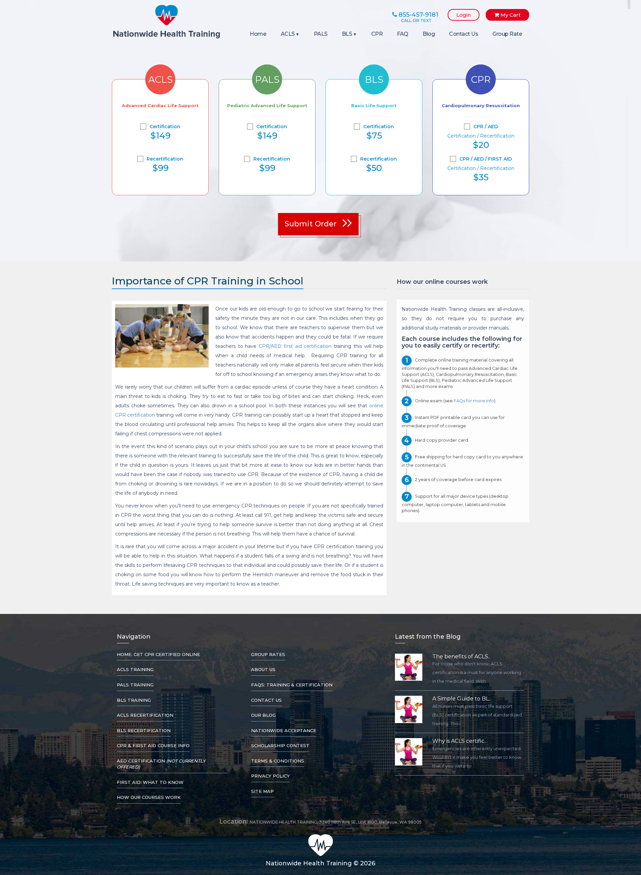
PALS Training (135, 684)
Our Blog (263, 715)
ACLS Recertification (145, 715)
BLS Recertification (144, 730)
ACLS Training (135, 669)
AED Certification (161, 764)
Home (258, 34)
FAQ (402, 34)
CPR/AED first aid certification (295, 346)
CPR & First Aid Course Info (153, 745)
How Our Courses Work (149, 797)
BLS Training (134, 700)
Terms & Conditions (277, 760)
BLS (347, 34)
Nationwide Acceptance (283, 730)
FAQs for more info (474, 401)
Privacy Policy (270, 776)
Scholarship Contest (280, 745)
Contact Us (463, 34)
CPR (377, 34)
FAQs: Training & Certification (292, 684)
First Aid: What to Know (150, 782)
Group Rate (507, 34)
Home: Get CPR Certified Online (158, 654)
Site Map (262, 791)
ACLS (288, 34)
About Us (263, 669)
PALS (321, 34)
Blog (429, 34)
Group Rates (268, 654)
